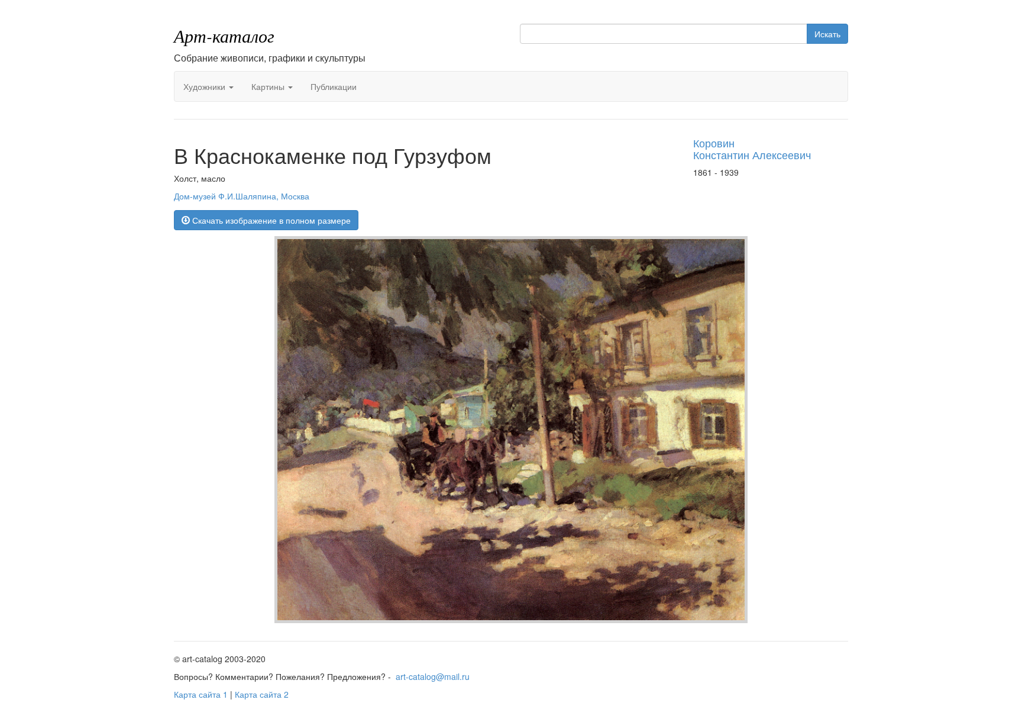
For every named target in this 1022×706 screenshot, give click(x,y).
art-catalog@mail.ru (433, 676)
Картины (269, 86)
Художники (205, 86)
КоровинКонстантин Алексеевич (752, 148)
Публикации (334, 86)
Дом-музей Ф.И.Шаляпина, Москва (241, 196)
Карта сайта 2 (262, 694)
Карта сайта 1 (201, 694)
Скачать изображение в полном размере (270, 220)
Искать (827, 34)
